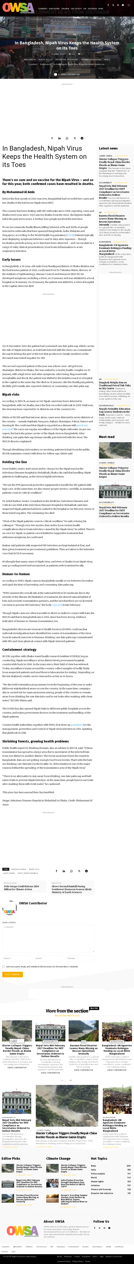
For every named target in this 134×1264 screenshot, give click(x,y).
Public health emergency (28, 873)
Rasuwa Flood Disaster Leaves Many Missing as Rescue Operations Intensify (113, 220)
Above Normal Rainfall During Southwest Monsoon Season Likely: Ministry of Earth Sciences (72, 889)
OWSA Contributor (70, 75)
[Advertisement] (67, 109)
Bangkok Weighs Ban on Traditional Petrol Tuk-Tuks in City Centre (115, 385)
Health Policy (45, 60)
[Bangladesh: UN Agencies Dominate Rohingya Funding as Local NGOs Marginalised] (117, 1030)
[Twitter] (113, 5)
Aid (100, 212)
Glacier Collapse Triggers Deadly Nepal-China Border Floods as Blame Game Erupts (17, 1049)
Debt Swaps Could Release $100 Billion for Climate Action (21, 888)
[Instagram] (118, 5)
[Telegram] (123, 5)
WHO (70, 235)
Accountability (105, 183)
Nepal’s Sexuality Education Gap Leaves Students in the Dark (114, 412)
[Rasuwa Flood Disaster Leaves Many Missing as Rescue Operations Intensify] (84, 1030)
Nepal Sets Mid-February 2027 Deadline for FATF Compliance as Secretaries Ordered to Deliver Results (114, 192)
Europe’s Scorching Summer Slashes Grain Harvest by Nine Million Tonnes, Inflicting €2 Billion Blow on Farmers (74, 1199)
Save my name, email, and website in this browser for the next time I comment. (42, 966)
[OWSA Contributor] (56, 74)
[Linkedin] (59, 138)
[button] (129, 5)
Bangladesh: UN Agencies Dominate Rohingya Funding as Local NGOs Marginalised (115, 250)
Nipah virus (34, 869)
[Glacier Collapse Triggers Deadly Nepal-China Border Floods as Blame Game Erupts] (115, 450)
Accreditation (105, 242)
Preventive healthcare (66, 60)
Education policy (106, 406)
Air (100, 379)
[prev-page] (62, 1080)
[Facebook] (108, 5)
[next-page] (70, 1080)
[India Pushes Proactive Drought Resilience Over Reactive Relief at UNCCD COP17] (52, 1183)
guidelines (77, 724)
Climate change (105, 156)
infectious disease (18, 869)
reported (57, 604)
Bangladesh (30, 60)
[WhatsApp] (67, 138)
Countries (32, 64)
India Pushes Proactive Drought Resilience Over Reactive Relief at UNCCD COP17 (73, 1183)
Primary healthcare (91, 60)
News (107, 60)
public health (9, 873)
